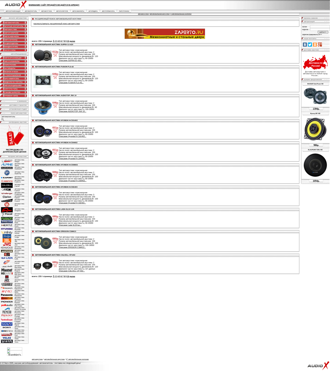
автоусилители (62, 11)
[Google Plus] (320, 45)
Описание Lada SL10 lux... (70, 225)
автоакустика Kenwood (19, 247)
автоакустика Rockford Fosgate (19, 319)
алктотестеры (11, 89)
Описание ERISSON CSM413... (72, 247)
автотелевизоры (108, 11)
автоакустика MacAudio (19, 266)
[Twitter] (310, 45)
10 (68, 41)
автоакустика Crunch (19, 200)
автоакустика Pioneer (19, 301)
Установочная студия (18, 109)
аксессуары (10, 50)
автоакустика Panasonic (19, 294)
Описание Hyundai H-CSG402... (72, 136)
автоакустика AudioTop (19, 172)
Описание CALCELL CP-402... (72, 271)
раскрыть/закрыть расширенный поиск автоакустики (57, 24)
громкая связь (11, 96)
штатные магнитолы (14, 26)
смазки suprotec (12, 92)
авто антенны (11, 40)
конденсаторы (11, 47)
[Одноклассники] (315, 45)
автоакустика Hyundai (19, 228)
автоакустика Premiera (19, 312)
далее (72, 41)
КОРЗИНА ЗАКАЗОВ (310, 18)
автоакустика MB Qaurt (19, 273)
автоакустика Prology (19, 315)
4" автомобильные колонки (180, 14)
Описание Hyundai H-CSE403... (72, 203)
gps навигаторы (12, 79)
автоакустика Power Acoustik (20, 308)
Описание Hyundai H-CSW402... (72, 181)
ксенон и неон (11, 72)
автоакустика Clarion (19, 197)
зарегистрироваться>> (312, 34)
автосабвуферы (78, 11)
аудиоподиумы (11, 43)
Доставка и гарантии (18, 105)
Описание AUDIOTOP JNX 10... (72, 111)
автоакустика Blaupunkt (19, 177)
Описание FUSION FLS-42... (71, 83)
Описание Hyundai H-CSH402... (72, 158)
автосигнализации (13, 11)
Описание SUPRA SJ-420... (70, 60)
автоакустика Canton (19, 190)
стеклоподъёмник (13, 75)
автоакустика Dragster (19, 209)
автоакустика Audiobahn (19, 168)
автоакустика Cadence (19, 181)
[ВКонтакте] (305, 45)
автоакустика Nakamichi (19, 288)
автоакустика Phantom (19, 298)
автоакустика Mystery (19, 284)
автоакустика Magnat (19, 270)
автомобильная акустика (159, 14)
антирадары (93, 11)
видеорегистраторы (14, 82)
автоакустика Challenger (19, 193)
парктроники (124, 11)
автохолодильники (13, 85)
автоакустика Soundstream (19, 331)
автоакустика (46, 11)
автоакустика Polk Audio (19, 305)
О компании (22, 101)
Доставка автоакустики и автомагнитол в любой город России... (315, 73)
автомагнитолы (31, 11)
